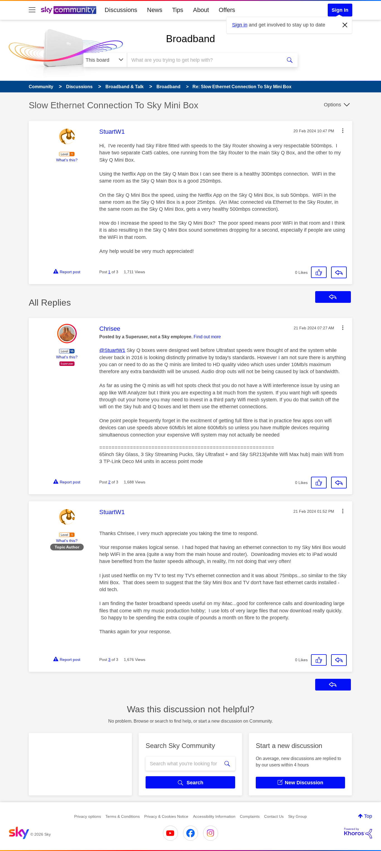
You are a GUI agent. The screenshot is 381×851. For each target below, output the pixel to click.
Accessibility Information (214, 816)
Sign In (340, 10)
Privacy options (87, 816)
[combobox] (204, 60)
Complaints (250, 816)
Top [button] (368, 816)
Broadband (190, 38)
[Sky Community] (68, 10)
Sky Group (297, 816)
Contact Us (274, 816)
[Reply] (339, 272)
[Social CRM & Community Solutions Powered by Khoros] (358, 833)
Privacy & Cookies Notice (166, 816)
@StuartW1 (112, 350)
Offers (227, 9)
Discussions (121, 9)
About (201, 9)
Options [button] (332, 104)
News (154, 9)
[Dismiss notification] (345, 25)
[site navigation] (32, 10)
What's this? (67, 160)
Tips (177, 9)
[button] (343, 131)
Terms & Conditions (122, 816)
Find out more (207, 336)
